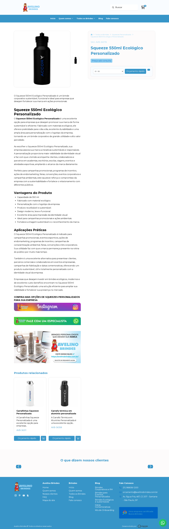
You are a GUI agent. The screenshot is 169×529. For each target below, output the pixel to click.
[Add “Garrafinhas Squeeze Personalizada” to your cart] (43, 438)
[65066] (148, 70)
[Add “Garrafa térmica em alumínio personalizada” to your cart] (78, 438)
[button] (135, 71)
